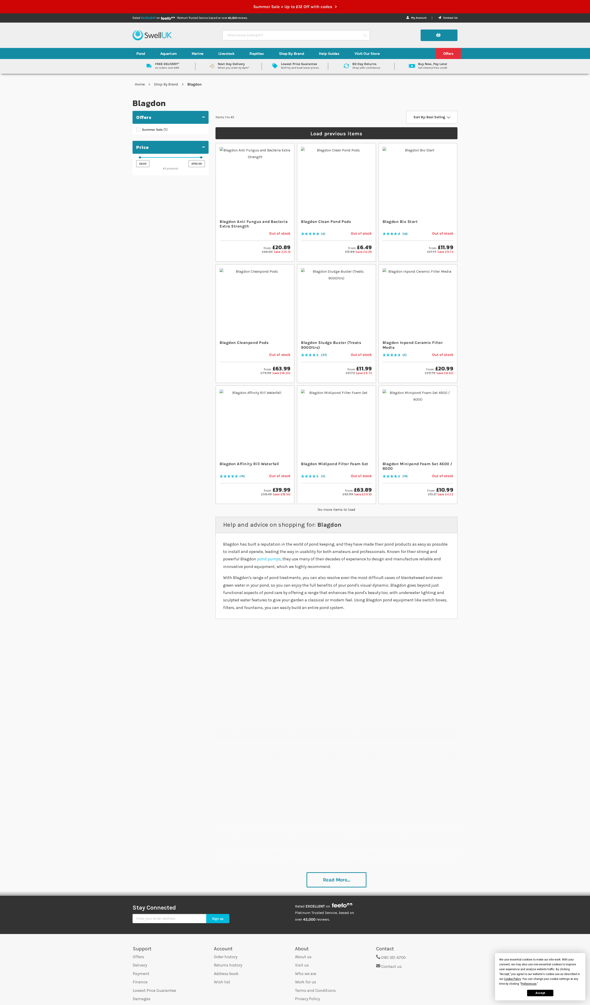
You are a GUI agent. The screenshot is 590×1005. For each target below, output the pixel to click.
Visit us (302, 965)
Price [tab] (142, 147)
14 (405, 234)
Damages (141, 998)
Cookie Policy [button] (512, 979)
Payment (141, 973)
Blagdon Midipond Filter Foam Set (334, 463)
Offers (138, 956)
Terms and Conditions (315, 990)
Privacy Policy (307, 998)
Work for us (305, 981)
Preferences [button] (529, 983)
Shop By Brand (166, 84)
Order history (225, 956)
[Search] (365, 35)
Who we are (305, 973)
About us (303, 956)
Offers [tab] (143, 117)
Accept (540, 993)
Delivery (140, 965)
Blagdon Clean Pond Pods (326, 221)
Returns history (228, 965)
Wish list (222, 981)
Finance (140, 981)
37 (324, 355)
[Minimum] (140, 157)
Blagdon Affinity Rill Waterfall (249, 463)
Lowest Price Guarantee (154, 990)
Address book (226, 973)
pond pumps (269, 559)
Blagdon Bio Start (400, 221)
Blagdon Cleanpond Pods (244, 342)
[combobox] (292, 35)
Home (140, 84)
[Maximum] (201, 157)
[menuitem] (141, 53)
